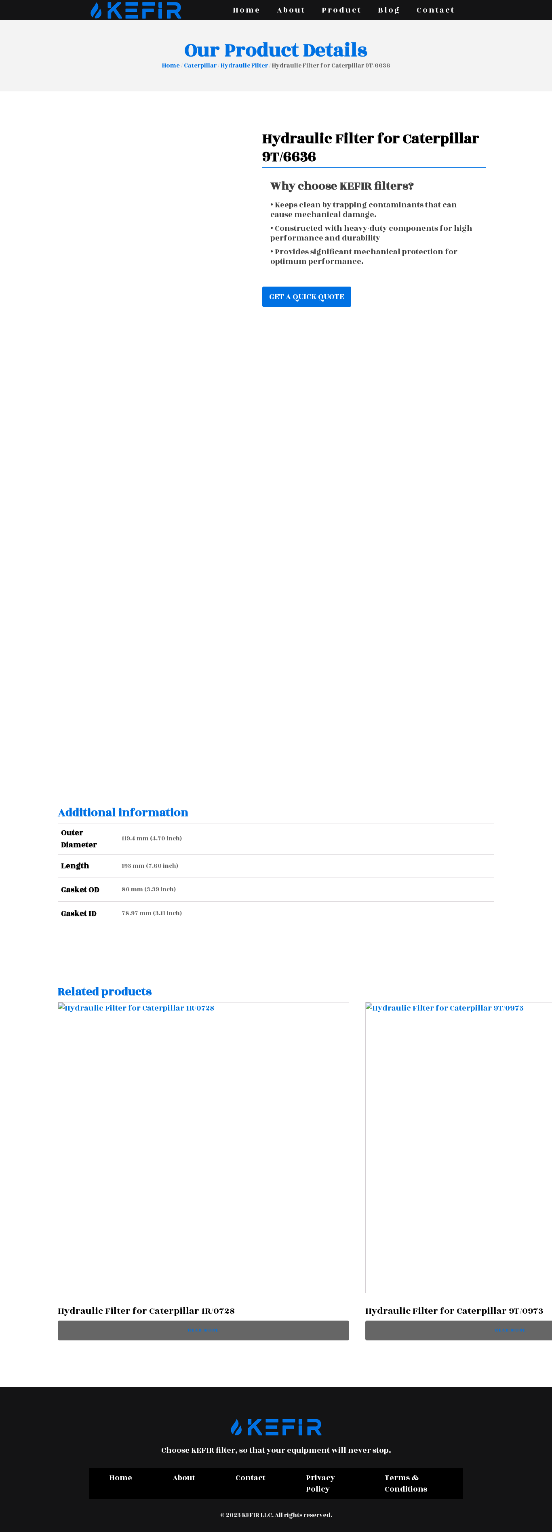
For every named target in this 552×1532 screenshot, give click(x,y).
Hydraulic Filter (244, 65)
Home (247, 10)
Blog (389, 10)
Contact (436, 10)
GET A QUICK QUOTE (306, 296)
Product (342, 10)
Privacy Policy (320, 1483)
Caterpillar (200, 65)
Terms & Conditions (406, 1483)
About (291, 10)
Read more (203, 1330)
